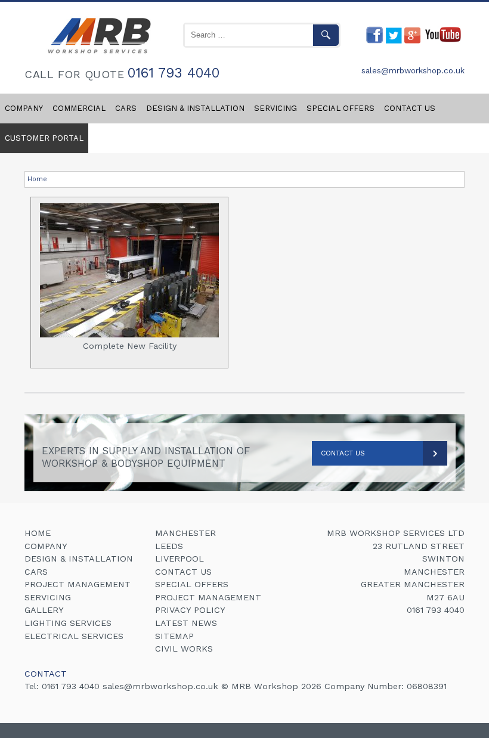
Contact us (409, 108)
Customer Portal (44, 138)
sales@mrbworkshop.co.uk (413, 71)
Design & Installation (195, 108)
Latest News (186, 623)
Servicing (275, 108)
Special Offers (341, 108)
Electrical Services (73, 636)
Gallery (44, 610)
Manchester (185, 533)
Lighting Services (68, 623)
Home (37, 179)
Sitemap (174, 636)
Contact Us (343, 453)
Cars (126, 108)
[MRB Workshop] (97, 54)
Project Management (77, 584)
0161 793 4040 (173, 73)
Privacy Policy (190, 610)
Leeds (169, 546)
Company (24, 108)
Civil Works (184, 648)
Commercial (79, 108)
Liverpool (179, 558)
